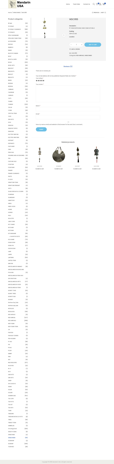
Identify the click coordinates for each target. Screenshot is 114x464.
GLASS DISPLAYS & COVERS (15, 191)
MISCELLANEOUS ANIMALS (15, 266)
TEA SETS (10, 407)
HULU (9, 215)
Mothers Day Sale (13, 302)
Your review (40, 84)
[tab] (68, 66)
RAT (9, 359)
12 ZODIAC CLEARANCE (14, 29)
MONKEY (10, 299)
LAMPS (10, 254)
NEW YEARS (11, 323)
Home (10, 12)
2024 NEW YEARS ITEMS (14, 38)
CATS (9, 98)
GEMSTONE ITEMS (13, 182)
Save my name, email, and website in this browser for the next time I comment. (59, 124)
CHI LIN (10, 107)
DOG (9, 122)
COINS (10, 110)
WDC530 (39, 166)
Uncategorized (12, 428)
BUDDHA (10, 86)
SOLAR (10, 389)
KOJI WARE (11, 239)
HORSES (10, 212)
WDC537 (77, 166)
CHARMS (10, 104)
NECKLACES (11, 311)
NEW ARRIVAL (11, 317)
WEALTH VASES (12, 431)
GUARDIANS (11, 197)
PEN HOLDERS (12, 338)
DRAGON (10, 125)
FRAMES (10, 170)
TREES (9, 419)
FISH (9, 158)
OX (9, 329)
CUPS (9, 116)
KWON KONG (11, 248)
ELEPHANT (11, 140)
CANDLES (10, 95)
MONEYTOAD (12, 296)
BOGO (10, 62)
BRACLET (10, 74)
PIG (9, 344)
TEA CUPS (11, 398)
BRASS (10, 80)
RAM (9, 356)
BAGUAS (10, 44)
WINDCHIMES (16, 12)
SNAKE (10, 386)
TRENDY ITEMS (12, 422)
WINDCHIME (11, 434)
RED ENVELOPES (12, 362)
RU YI (9, 368)
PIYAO (10, 347)
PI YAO (10, 341)
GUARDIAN (11, 194)
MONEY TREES (12, 293)
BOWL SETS (11, 65)
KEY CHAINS (11, 224)
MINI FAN (10, 263)
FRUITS (10, 176)
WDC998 (96, 166)
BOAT (9, 56)
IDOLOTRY (11, 218)
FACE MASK (11, 146)
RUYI (9, 371)
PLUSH (10, 350)
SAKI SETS (11, 377)
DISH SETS (11, 119)
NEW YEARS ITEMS (13, 326)
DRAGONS (11, 131)
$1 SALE (10, 23)
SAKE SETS (11, 374)
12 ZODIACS (11, 32)
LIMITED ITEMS (12, 260)
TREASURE (11, 413)
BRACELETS (11, 71)
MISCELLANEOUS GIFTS (14, 281)
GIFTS (9, 188)
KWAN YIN (11, 245)
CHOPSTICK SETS (15, 236)
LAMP (9, 251)
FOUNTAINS (11, 167)
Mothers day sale (13, 305)
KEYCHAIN (11, 227)
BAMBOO (10, 47)
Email (38, 114)
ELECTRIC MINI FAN (13, 134)
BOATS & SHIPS (12, 59)
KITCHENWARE (12, 233)
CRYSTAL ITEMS (12, 113)
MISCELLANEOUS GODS (14, 284)
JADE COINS (11, 221)
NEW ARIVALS (11, 314)
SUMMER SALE (12, 395)
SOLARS (10, 392)
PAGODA (10, 332)
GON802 (58, 166)
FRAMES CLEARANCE (13, 173)
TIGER (9, 410)
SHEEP (9, 380)
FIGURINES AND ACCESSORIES (16, 155)
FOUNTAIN (11, 164)
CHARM (10, 101)
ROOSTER (11, 365)
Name (38, 106)
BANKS (10, 50)
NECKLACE (11, 308)
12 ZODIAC (11, 26)
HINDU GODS (11, 206)
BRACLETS (11, 77)
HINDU (10, 203)
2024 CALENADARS (13, 35)
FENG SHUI (11, 152)
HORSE (10, 209)
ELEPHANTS (11, 143)
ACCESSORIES (12, 41)
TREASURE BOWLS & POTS (15, 416)
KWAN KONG (11, 242)
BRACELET (11, 68)
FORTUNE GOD (12, 161)
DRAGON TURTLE (12, 128)
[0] (97, 4)
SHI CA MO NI (12, 383)
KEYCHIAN (11, 230)
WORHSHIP (11, 440)
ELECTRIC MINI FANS (13, 137)
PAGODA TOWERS (13, 335)
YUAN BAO (11, 446)
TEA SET (10, 404)
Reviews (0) (68, 66)
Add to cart (93, 44)
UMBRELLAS (11, 425)
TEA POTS (11, 401)
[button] (74, 49)
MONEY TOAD (12, 290)
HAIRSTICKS (11, 200)
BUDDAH (10, 83)
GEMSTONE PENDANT (14, 185)
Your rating (39, 78)
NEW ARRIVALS (80, 55)
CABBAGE (10, 89)
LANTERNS (11, 257)
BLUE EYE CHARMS (13, 53)
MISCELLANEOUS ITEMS (14, 287)
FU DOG (10, 179)
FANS (9, 149)
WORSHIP (10, 443)
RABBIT (10, 353)
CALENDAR (11, 92)
